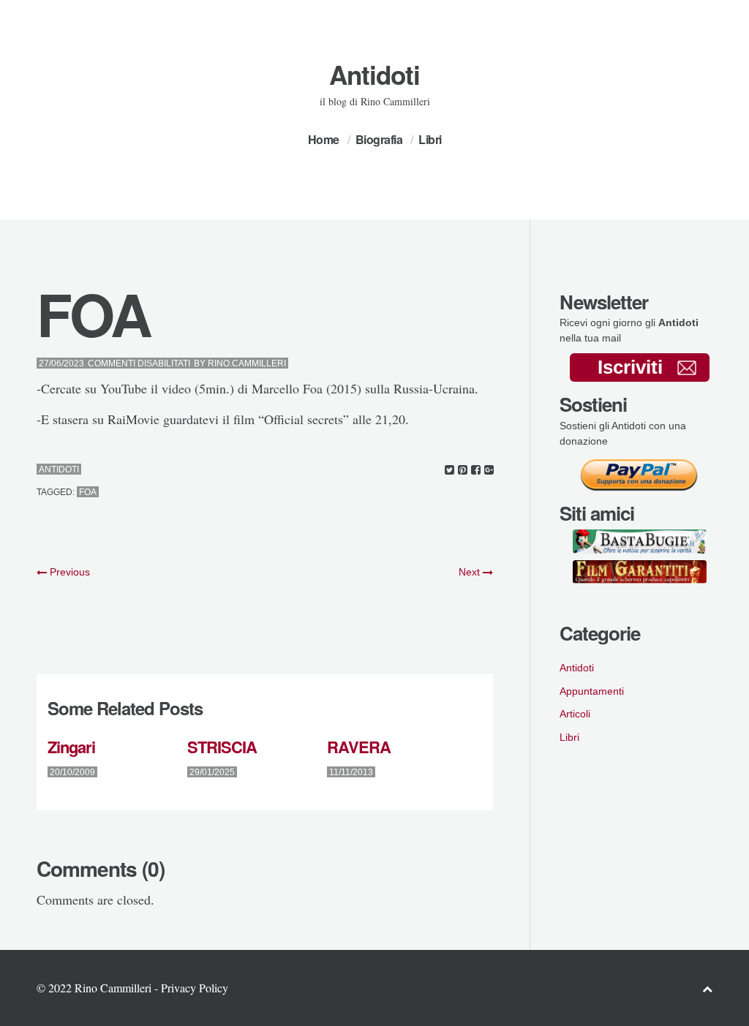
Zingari (71, 746)
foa (88, 492)
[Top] (707, 988)
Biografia (379, 139)
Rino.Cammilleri (247, 363)
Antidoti (374, 74)
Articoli (575, 714)
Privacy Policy (194, 987)
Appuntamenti (592, 691)
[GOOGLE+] (489, 470)
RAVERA (359, 746)
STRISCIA (222, 746)
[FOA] (449, 470)
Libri (430, 139)
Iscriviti (630, 367)
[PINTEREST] (462, 470)
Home (323, 139)
